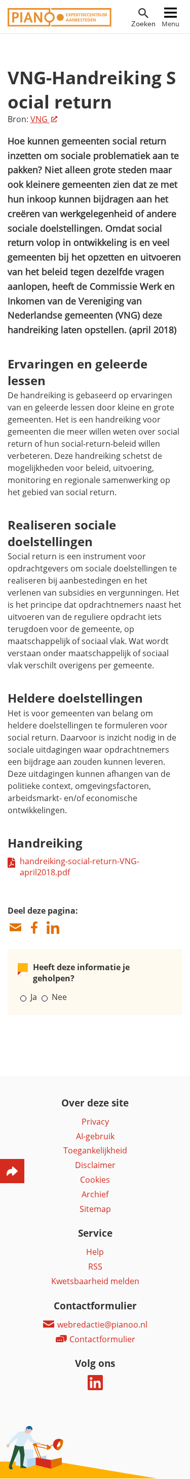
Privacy (95, 1121)
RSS (95, 1266)
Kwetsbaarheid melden (95, 1281)
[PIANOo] (59, 23)
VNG (40, 119)
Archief (95, 1194)
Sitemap (95, 1208)
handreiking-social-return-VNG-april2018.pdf (79, 867)
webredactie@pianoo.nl (101, 1324)
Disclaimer (95, 1165)
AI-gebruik (95, 1136)
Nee (59, 996)
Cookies (95, 1179)
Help (95, 1251)
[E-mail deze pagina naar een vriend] (15, 927)
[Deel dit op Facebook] (34, 927)
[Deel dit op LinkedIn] (52, 927)
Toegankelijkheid (95, 1150)
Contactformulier (101, 1339)
